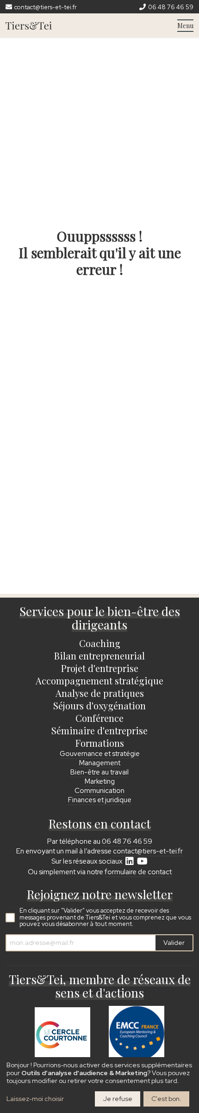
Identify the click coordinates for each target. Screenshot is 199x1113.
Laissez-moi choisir (35, 1099)
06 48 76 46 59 (127, 841)
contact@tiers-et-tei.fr (148, 851)
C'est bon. (166, 1099)
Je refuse (117, 1099)
